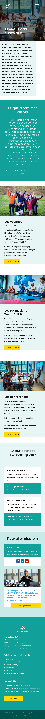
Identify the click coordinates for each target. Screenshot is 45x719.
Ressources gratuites (15, 673)
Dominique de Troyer (15, 662)
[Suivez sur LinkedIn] (22, 561)
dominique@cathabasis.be (24, 490)
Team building (12, 665)
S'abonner (14, 698)
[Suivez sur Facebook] (18, 561)
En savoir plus (12, 262)
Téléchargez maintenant (26, 606)
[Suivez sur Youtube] (27, 561)
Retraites (10, 668)
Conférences (11, 670)
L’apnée (9, 659)
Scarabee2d (21, 716)
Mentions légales (27, 713)
